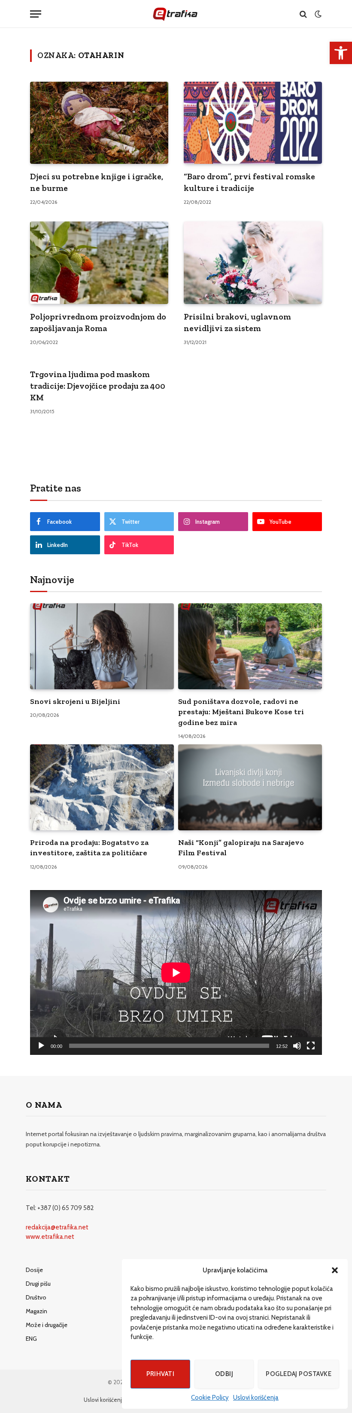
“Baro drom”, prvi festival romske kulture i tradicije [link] (249, 182)
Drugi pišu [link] (38, 1283)
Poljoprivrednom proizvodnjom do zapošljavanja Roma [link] (98, 322)
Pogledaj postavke (298, 1374)
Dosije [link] (34, 1270)
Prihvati (160, 1374)
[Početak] (41, 1045)
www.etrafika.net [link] (50, 1237)
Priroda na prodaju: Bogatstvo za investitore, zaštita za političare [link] (89, 847)
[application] (176, 972)
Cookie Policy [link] (210, 1397)
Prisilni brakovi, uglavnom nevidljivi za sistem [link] (237, 322)
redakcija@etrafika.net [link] (57, 1227)
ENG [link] (31, 1338)
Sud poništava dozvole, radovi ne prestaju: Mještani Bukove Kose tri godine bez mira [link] (241, 712)
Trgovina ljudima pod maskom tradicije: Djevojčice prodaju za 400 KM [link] (97, 385)
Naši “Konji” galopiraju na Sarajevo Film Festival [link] (241, 847)
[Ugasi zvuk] (297, 1045)
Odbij (224, 1374)
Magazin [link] (36, 1311)
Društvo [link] (36, 1297)
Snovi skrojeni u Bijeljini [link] (75, 701)
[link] (341, 53)
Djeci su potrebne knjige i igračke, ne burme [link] (96, 182)
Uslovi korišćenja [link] (256, 1397)
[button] (335, 1270)
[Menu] (35, 14)
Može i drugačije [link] (46, 1325)
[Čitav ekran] (310, 1045)
